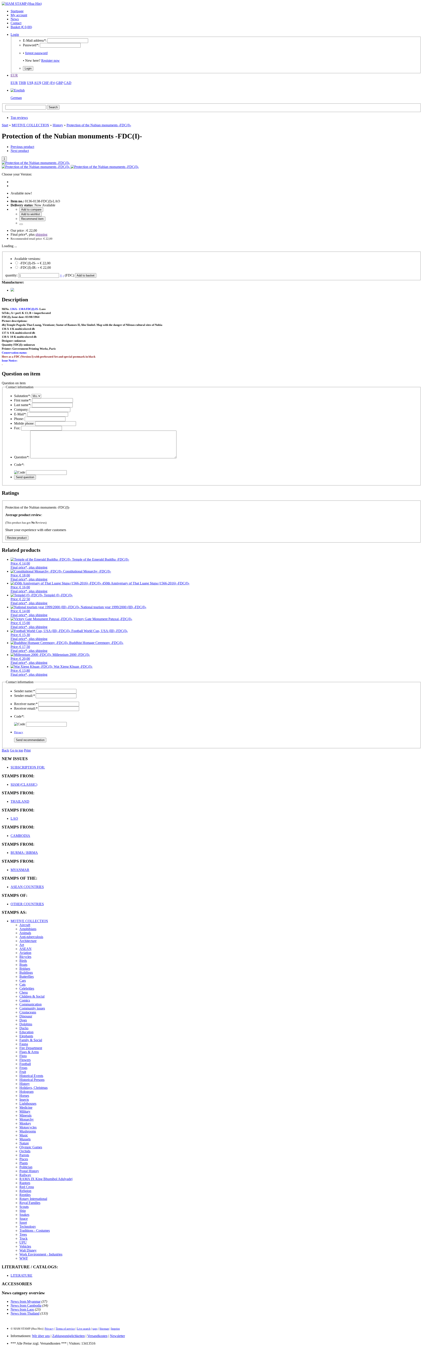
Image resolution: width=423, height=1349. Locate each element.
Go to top (16, 750)
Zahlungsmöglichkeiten (68, 1336)
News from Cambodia (26, 1305)
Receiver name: (25, 704)
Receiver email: (25, 708)
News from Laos (22, 1309)
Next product (20, 151)
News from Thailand (25, 1313)
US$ (30, 83)
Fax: (17, 428)
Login (15, 34)
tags (95, 1328)
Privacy (18, 732)
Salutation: (22, 396)
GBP (59, 83)
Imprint (115, 1328)
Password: (31, 45)
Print (27, 750)
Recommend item (32, 218)
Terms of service (65, 1328)
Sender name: (24, 691)
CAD (67, 83)
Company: (21, 409)
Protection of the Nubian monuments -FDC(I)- (99, 125)
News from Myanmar (26, 1301)
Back (5, 750)
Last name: (22, 405)
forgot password (36, 53)
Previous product (22, 147)
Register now (50, 60)
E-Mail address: (34, 40)
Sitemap (104, 1328)
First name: (22, 400)
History (58, 125)
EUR (14, 75)
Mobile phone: (24, 423)
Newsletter (117, 1336)
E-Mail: (20, 414)
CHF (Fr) (48, 83)
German (16, 98)
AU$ (37, 83)
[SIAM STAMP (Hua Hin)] (22, 4)
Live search (84, 1328)
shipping (41, 234)
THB (22, 83)
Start (5, 125)
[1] (21, 224)
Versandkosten (97, 1336)
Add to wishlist (30, 214)
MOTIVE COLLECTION (30, 125)
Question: (21, 457)
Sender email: (24, 696)
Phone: (19, 419)
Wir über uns (41, 1336)
